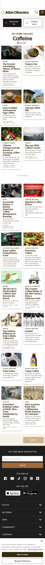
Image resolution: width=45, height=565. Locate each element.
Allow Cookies (22, 555)
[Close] (41, 541)
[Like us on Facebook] (5, 478)
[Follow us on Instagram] (25, 478)
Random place (34, 23)
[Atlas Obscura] (15, 12)
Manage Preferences (22, 561)
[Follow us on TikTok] (19, 479)
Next (33, 440)
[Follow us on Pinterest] (31, 478)
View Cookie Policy (35, 549)
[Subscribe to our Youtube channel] (12, 478)
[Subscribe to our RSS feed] (37, 478)
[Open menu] (42, 12)
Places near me (14, 23)
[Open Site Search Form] (36, 12)
